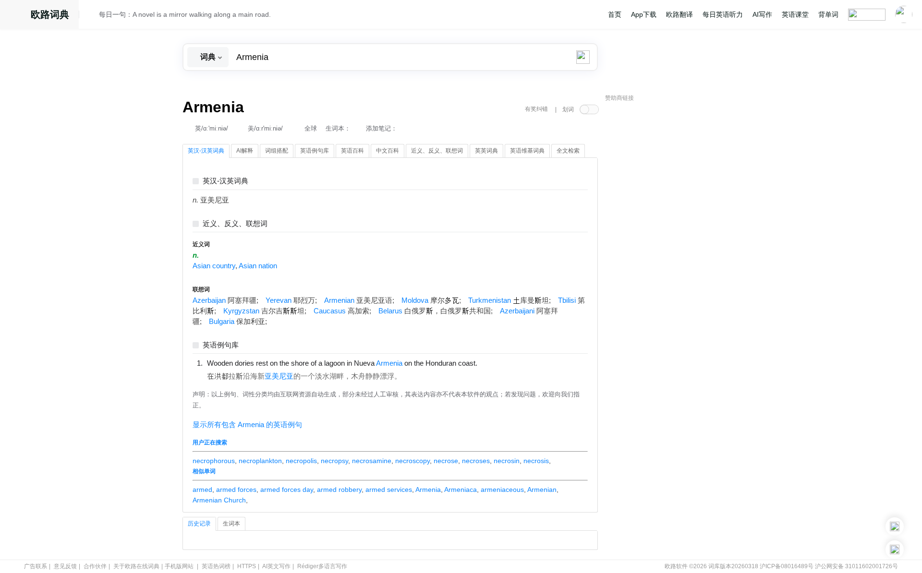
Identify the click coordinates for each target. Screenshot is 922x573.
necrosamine (371, 461)
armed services (388, 489)
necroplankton (260, 461)
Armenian (339, 300)
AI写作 (762, 14)
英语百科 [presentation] (352, 150)
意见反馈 (65, 566)
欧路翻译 (679, 14)
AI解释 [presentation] (244, 150)
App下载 (643, 14)
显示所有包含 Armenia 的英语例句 (247, 425)
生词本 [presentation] (231, 523)
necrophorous (214, 461)
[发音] (92, 16)
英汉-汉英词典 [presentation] (206, 150)
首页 (614, 14)
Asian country (214, 266)
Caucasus (330, 311)
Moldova (414, 300)
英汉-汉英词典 (225, 181)
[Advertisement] (677, 252)
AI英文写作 (276, 566)
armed (202, 489)
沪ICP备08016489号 (786, 566)
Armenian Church (219, 500)
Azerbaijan (209, 300)
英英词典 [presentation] (486, 150)
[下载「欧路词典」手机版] (895, 526)
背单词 (828, 14)
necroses (476, 461)
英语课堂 (795, 14)
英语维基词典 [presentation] (527, 150)
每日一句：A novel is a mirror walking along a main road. (185, 14)
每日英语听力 (723, 14)
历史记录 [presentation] (199, 523)
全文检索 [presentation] (568, 150)
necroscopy (412, 461)
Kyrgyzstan (241, 311)
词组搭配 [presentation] (276, 150)
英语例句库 (221, 345)
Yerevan (278, 300)
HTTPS (246, 566)
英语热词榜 (216, 566)
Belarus (390, 311)
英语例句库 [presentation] (314, 150)
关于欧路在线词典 (136, 566)
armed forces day (286, 489)
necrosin (507, 461)
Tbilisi (567, 300)
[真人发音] (493, 362)
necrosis (536, 461)
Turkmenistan (489, 300)
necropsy (334, 461)
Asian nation (258, 266)
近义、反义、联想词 (235, 223)
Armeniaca (460, 489)
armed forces (236, 489)
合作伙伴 (95, 566)
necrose (446, 461)
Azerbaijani (517, 311)
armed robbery (339, 489)
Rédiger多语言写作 (322, 566)
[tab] (206, 151)
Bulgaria (221, 321)
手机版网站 (179, 566)
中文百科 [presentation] (387, 150)
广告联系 (35, 566)
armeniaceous (502, 489)
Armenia (428, 489)
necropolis (301, 461)
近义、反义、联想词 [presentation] (437, 150)
